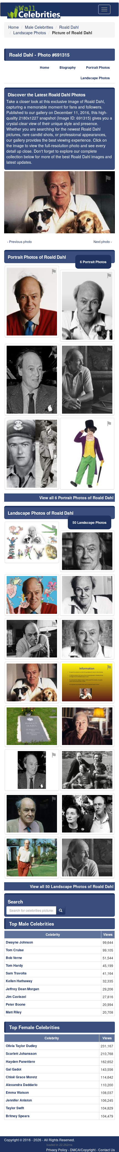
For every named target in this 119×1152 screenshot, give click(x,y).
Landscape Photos (95, 78)
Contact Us (106, 1149)
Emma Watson (17, 1092)
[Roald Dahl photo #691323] (87, 380)
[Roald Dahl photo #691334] (32, 726)
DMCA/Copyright (82, 1149)
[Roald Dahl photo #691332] (32, 857)
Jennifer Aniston (19, 1100)
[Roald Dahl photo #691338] (87, 682)
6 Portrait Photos (93, 261)
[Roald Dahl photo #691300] (87, 551)
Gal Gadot (13, 1069)
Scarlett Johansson (21, 1053)
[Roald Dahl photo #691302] (87, 306)
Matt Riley (14, 1012)
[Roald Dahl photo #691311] (87, 726)
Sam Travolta (16, 973)
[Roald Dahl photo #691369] (32, 454)
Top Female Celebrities (34, 1027)
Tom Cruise (15, 949)
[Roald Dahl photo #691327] (32, 814)
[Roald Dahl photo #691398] (87, 770)
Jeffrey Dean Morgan (22, 988)
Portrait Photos (98, 67)
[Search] (60, 910)
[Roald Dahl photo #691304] (87, 639)
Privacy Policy (56, 1149)
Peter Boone (15, 1004)
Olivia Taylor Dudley (21, 1045)
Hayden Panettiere (20, 1061)
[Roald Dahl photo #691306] (32, 380)
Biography (68, 67)
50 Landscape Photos (90, 522)
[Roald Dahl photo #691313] (32, 301)
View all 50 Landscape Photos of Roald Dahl (71, 886)
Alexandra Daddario (21, 1084)
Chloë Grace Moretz (21, 1076)
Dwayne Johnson (19, 942)
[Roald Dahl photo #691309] (87, 595)
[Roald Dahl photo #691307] (32, 639)
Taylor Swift (15, 1107)
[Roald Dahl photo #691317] (32, 542)
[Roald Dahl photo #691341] (87, 857)
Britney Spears (18, 1115)
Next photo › (103, 241)
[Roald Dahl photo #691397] (87, 454)
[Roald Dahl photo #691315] (32, 682)
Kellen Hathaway (19, 980)
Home (44, 67)
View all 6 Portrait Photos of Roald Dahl (76, 497)
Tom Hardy (14, 965)
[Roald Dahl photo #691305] (32, 595)
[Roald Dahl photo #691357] (87, 814)
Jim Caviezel (16, 996)
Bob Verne (14, 957)
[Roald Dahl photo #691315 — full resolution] (59, 202)
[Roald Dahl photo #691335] (32, 770)
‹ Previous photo (19, 241)
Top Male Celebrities (31, 923)
